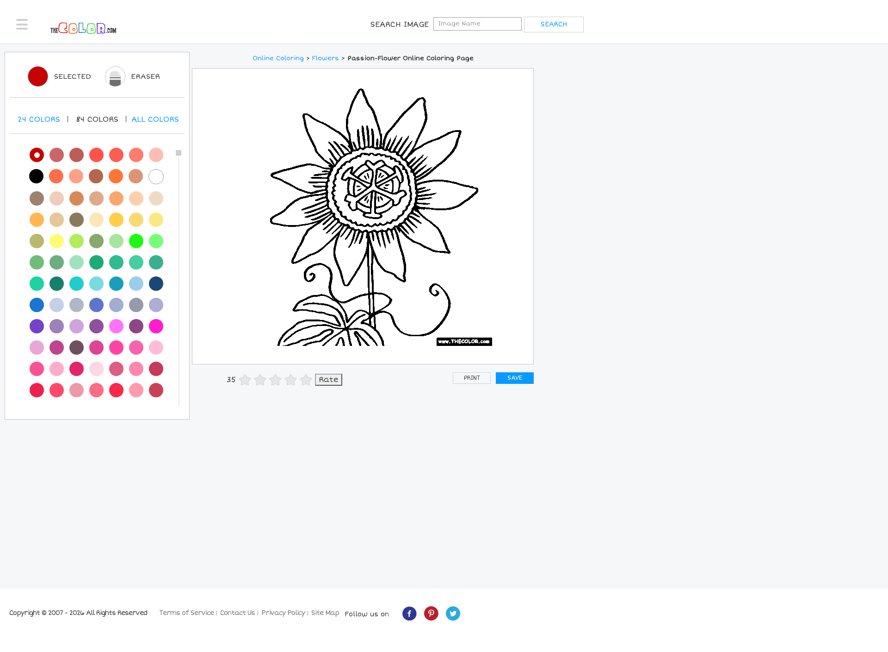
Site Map (325, 613)
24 (39, 119)
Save (514, 378)
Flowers (325, 58)
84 (97, 119)
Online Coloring (278, 58)
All (155, 119)
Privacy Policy (283, 613)
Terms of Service (186, 613)
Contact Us (237, 613)
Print (472, 378)
